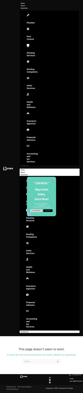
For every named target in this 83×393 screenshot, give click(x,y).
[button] (24, 8)
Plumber (31, 23)
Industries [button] (24, 174)
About (23, 172)
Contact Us (24, 332)
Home (23, 170)
